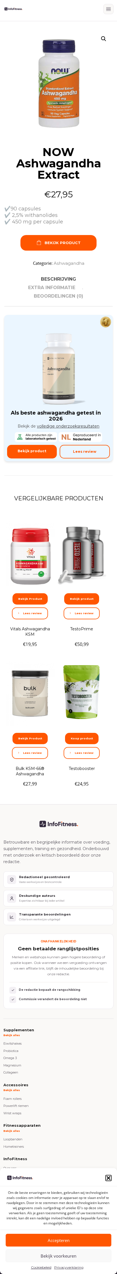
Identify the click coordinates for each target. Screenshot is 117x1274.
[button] (108, 1178)
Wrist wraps (12, 1113)
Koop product (82, 738)
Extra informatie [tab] (51, 287)
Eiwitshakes (12, 1043)
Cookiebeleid (41, 1267)
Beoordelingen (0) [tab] (58, 296)
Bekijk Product (63, 242)
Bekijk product (32, 451)
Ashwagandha (69, 263)
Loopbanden (12, 1139)
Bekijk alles (11, 1035)
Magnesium (12, 1065)
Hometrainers (13, 1147)
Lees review (84, 451)
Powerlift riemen (16, 1106)
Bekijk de (58, 426)
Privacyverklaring (68, 1267)
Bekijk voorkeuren (58, 1256)
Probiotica (10, 1051)
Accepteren (59, 1240)
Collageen (10, 1072)
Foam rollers (12, 1099)
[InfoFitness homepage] (13, 9)
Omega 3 (10, 1058)
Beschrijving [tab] (58, 279)
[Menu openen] (108, 9)
